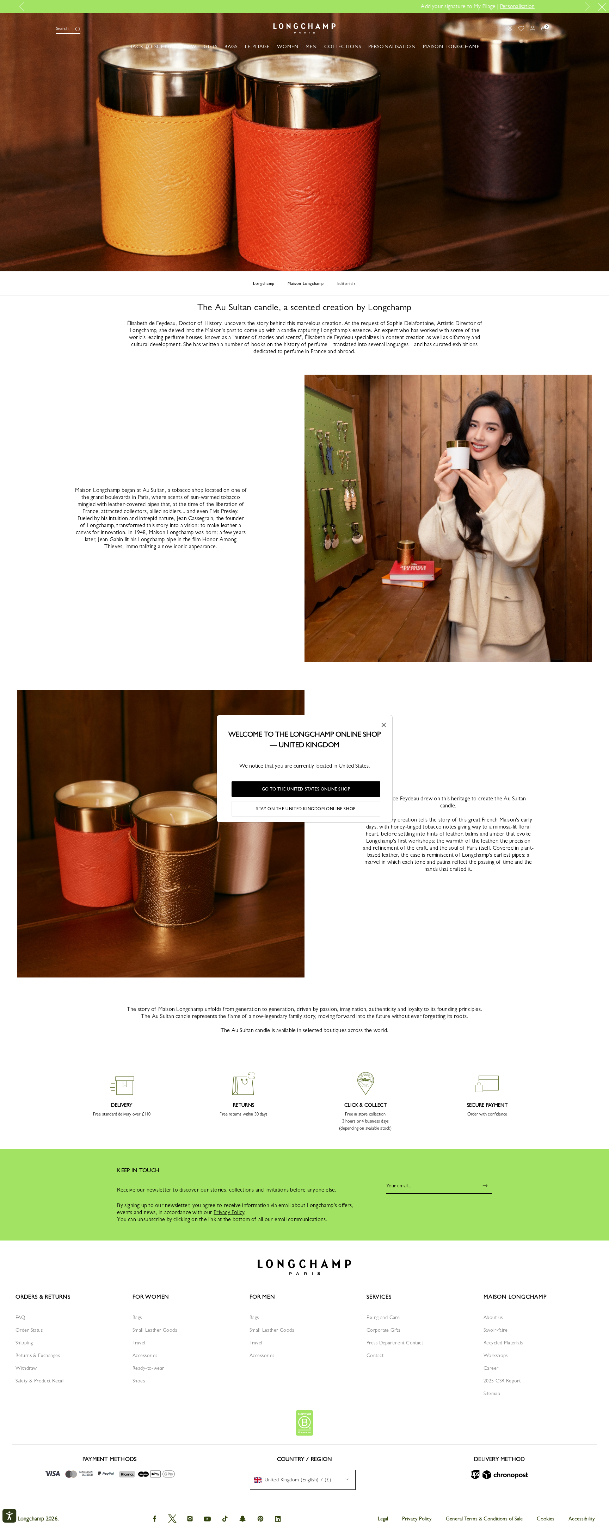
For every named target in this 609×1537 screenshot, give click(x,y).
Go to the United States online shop (306, 789)
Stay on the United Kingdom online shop (306, 808)
